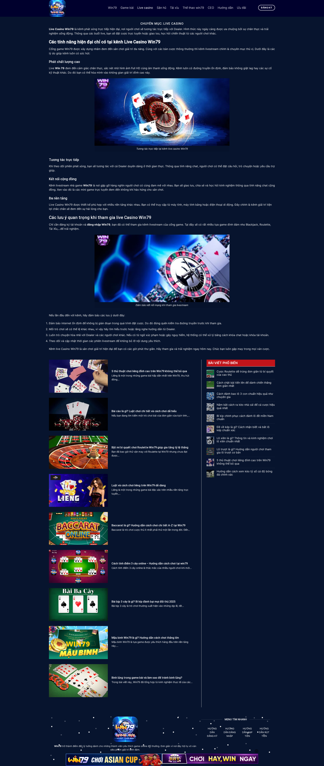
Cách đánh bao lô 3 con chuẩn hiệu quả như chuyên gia (245, 395)
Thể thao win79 (193, 7)
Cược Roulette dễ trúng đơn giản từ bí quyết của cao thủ (245, 373)
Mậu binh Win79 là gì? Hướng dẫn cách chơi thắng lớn (145, 637)
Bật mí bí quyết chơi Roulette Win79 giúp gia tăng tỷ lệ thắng (150, 447)
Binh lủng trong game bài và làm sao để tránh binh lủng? (147, 677)
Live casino (145, 7)
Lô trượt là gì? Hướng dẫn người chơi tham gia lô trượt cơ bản (244, 451)
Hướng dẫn (225, 7)
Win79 (112, 7)
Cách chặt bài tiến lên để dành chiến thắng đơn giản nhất (244, 384)
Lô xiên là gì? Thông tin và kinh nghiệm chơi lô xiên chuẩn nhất (245, 440)
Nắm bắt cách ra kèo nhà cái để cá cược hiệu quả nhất (246, 406)
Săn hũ (161, 7)
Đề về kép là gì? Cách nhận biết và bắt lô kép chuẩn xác (243, 428)
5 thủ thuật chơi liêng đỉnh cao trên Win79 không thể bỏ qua (149, 371)
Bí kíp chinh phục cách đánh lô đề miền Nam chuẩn (245, 417)
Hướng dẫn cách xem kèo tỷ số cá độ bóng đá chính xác (244, 473)
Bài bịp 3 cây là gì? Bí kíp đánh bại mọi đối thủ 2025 (143, 601)
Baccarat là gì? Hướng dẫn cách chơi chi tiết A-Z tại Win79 (149, 525)
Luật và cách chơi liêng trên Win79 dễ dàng (139, 485)
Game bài (127, 7)
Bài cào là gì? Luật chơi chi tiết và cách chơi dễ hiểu (144, 411)
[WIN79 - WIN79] (76, 8)
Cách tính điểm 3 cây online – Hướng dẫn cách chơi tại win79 (150, 563)
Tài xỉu (174, 7)
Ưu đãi (241, 7)
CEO (211, 7)
